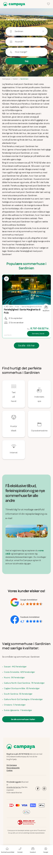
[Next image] (46, 306)
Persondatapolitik (13, 768)
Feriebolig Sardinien (25, 244)
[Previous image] (7, 306)
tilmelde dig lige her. (14, 787)
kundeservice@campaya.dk (18, 757)
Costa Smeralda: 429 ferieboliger (19, 672)
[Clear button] (43, 31)
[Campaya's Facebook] (38, 788)
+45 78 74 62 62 (23, 754)
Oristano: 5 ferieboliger (15, 704)
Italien (15, 79)
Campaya (6, 79)
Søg (26, 61)
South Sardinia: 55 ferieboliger (18, 694)
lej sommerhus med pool (31, 231)
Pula (17, 306)
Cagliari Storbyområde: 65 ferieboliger (22, 688)
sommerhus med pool (12, 234)
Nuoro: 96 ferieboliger (14, 677)
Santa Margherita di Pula (31, 306)
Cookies (10, 770)
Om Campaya (12, 765)
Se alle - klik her (26, 345)
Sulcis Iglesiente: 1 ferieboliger (18, 710)
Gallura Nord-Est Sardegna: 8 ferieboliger (23, 699)
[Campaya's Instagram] (44, 788)
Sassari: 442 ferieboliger (15, 666)
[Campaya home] (13, 4)
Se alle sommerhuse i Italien (23, 719)
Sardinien (24, 79)
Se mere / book (38, 333)
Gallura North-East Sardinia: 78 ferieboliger (24, 683)
